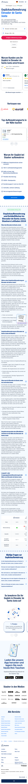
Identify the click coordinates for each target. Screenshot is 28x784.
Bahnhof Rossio (4, 727)
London (3, 749)
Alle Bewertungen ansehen (13, 92)
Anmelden (21, 1)
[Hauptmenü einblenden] (25, 1)
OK (14, 781)
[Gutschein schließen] (26, 315)
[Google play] (9, 677)
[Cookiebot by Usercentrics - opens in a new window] (21, 766)
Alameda (3, 716)
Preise (16, 757)
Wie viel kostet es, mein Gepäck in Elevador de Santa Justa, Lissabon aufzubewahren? (13, 573)
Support (17, 760)
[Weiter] (16, 143)
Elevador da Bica (18, 716)
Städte (5, 741)
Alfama (2, 718)
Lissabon (14, 44)
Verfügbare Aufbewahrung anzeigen (14, 37)
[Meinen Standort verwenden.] (25, 29)
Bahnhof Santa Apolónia (5, 729)
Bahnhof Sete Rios (4, 731)
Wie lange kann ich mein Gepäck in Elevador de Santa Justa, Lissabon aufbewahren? (13, 579)
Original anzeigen (11, 87)
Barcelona (3, 751)
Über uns (3, 757)
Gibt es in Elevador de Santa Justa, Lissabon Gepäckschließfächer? (12, 585)
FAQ (2, 760)
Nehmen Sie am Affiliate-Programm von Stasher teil (21, 764)
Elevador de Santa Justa (19, 718)
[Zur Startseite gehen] (5, 2)
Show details (22, 777)
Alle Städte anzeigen (6, 754)
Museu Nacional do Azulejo (20, 727)
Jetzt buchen (14, 197)
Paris (16, 749)
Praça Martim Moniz (18, 729)
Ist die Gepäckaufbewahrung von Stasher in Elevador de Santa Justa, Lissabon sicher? (12, 562)
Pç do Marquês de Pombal (20, 731)
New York (17, 751)
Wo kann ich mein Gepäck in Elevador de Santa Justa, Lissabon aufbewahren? (13, 568)
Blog (2, 762)
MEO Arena (17, 725)
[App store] (19, 677)
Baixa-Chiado (3, 733)
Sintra (16, 733)
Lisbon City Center (18, 723)
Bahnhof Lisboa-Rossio (5, 725)
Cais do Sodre (4, 735)
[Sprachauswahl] (17, 1)
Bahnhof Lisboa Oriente (5, 721)
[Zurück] (12, 143)
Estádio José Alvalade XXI (20, 721)
